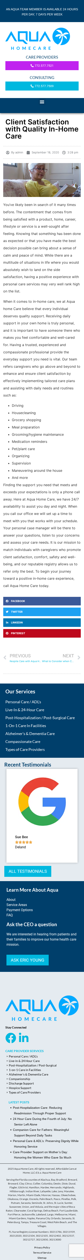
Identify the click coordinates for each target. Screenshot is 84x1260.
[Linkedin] (23, 1038)
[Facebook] (10, 1038)
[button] (42, 101)
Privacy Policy (42, 1247)
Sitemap (42, 1257)
